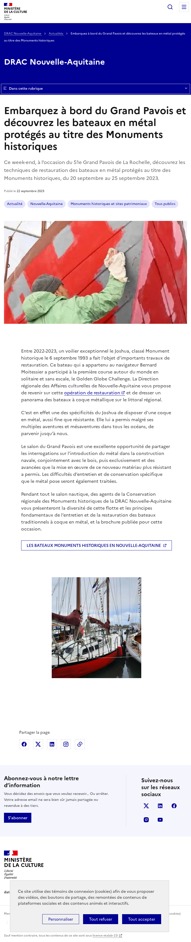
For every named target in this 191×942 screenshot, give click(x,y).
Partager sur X (38, 744)
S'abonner (17, 818)
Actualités (56, 33)
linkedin (160, 806)
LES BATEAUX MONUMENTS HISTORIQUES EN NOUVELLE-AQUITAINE (94, 545)
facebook (174, 806)
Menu (184, 7)
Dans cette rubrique (26, 88)
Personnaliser (60, 919)
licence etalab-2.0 (105, 935)
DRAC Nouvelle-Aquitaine (23, 33)
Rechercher (170, 7)
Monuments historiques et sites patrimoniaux (109, 203)
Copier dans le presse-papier (80, 744)
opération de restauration (92, 392)
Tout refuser (100, 919)
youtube (160, 820)
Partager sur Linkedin (52, 744)
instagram (146, 820)
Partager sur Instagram (66, 744)
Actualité (14, 203)
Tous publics (165, 203)
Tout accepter (141, 919)
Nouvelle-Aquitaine (46, 203)
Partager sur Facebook (24, 744)
